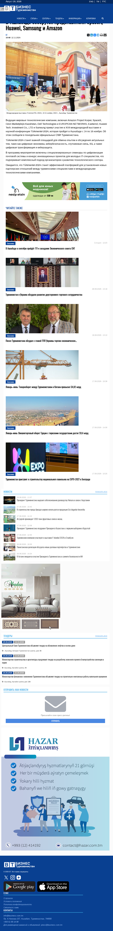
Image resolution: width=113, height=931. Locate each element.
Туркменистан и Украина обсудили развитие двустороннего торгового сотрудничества (44, 294)
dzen (18, 877)
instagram (12, 877)
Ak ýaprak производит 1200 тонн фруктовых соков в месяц (39, 518)
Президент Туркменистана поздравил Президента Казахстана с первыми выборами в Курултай (53, 528)
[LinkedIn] (91, 35)
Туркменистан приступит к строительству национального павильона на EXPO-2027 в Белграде (48, 479)
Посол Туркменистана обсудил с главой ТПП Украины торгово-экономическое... (41, 341)
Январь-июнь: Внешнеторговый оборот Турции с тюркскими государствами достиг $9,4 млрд (47, 433)
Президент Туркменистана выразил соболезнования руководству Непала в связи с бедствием (53, 500)
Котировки (91, 18)
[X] (88, 35)
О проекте (8, 898)
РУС (104, 2)
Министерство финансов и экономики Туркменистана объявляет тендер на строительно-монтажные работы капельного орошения (54, 676)
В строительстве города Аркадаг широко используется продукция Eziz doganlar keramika (51, 509)
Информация (74, 18)
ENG (91, 2)
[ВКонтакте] (94, 35)
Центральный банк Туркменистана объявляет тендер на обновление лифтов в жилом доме (38, 645)
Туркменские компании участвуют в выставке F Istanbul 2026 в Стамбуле (45, 537)
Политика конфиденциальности (18, 904)
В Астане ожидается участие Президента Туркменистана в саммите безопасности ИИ (50, 556)
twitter (6, 877)
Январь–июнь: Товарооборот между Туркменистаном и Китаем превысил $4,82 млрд (43, 387)
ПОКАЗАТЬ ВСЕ (101, 492)
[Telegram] (98, 35)
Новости (8, 491)
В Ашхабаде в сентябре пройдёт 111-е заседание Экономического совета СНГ (40, 248)
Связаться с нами (11, 908)
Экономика (10, 243)
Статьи (33, 18)
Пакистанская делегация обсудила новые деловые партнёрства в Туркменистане (48, 547)
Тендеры (8, 636)
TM (97, 2)
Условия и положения (13, 901)
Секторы (45, 18)
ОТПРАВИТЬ (55, 720)
